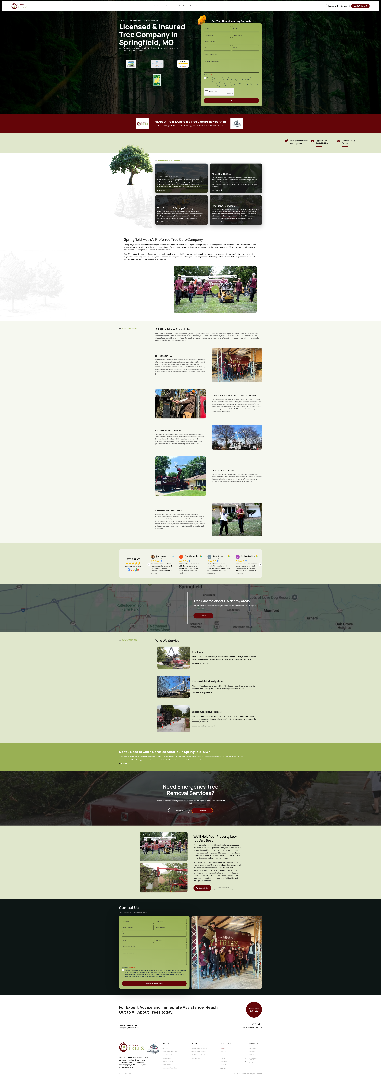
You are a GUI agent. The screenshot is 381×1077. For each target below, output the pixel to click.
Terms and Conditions (126, 1074)
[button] (215, 289)
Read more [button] (151, 573)
